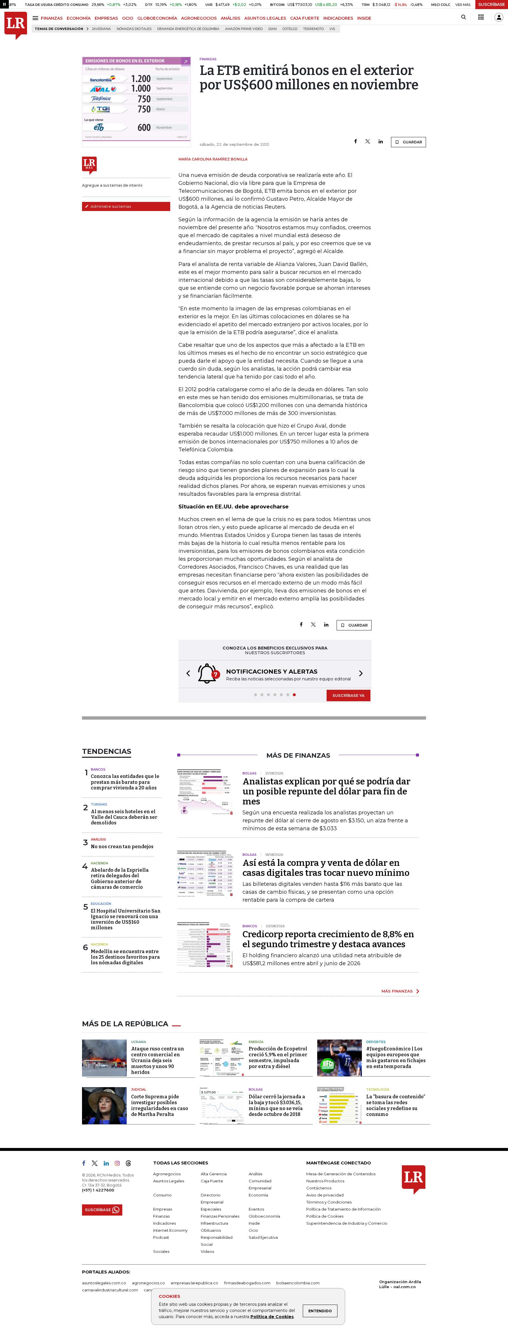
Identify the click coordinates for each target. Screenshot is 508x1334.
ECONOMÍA (79, 18)
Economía (258, 1195)
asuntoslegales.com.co (104, 1283)
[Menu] (36, 18)
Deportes (376, 1042)
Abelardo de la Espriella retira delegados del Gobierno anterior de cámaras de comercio (120, 878)
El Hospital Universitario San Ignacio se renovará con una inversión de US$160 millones (126, 919)
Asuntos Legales (168, 1181)
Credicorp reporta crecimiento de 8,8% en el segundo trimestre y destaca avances (328, 939)
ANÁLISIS (230, 18)
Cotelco (290, 29)
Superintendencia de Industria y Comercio (346, 1223)
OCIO (127, 18)
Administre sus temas (110, 206)
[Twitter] (367, 142)
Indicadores (164, 1223)
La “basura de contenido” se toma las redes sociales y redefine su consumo (395, 1105)
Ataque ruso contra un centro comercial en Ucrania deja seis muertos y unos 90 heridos (157, 1060)
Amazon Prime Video (244, 29)
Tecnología (377, 1089)
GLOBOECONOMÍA (157, 18)
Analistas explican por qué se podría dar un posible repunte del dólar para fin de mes (326, 791)
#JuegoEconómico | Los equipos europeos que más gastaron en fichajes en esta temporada (396, 1057)
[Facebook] (355, 142)
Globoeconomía (264, 1216)
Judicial (138, 1089)
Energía (256, 1042)
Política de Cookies (272, 1316)
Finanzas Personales (220, 1216)
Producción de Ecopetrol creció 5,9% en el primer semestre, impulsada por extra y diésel (278, 1057)
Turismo (99, 804)
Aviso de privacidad (325, 1195)
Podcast (161, 1237)
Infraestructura (214, 1223)
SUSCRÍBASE (491, 4)
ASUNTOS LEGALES (265, 18)
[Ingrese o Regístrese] (498, 17)
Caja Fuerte (212, 1181)
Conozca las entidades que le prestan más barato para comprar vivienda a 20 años (125, 782)
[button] (186, 674)
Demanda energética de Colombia (188, 29)
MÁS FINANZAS (397, 991)
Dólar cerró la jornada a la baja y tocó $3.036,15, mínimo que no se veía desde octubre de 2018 (277, 1105)
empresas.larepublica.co (194, 1283)
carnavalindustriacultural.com (110, 1290)
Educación (101, 904)
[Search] (463, 17)
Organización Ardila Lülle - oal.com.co (400, 1284)
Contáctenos (318, 1188)
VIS (332, 29)
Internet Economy (170, 1230)
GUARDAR (412, 142)
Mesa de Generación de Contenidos (340, 1173)
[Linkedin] (381, 142)
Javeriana (101, 29)
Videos (207, 1251)
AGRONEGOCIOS (199, 18)
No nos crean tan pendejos (122, 846)
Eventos (256, 1209)
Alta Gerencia (214, 1173)
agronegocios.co (148, 1283)
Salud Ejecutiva (263, 1237)
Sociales (161, 1251)
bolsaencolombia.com (298, 1283)
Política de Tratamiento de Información (343, 1209)
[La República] (15, 26)
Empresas (162, 1209)
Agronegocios (167, 1173)
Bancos (98, 769)
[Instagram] (119, 1164)
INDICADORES (338, 18)
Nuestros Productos (325, 1181)
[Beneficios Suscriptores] (481, 17)
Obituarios (211, 1230)
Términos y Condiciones (329, 1202)
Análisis (98, 839)
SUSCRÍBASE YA (348, 695)
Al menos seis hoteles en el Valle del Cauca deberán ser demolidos (124, 817)
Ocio (253, 1230)
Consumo (162, 1195)
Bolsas (256, 1089)
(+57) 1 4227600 (98, 1190)
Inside (254, 1223)
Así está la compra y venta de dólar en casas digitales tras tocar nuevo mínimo (326, 868)
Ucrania (138, 1042)
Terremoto (313, 29)
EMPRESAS (106, 18)
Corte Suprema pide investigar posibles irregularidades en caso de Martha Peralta (159, 1105)
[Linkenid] (108, 1164)
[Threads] (131, 1164)
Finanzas (161, 1216)
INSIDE (364, 18)
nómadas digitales (134, 29)
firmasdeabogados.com (247, 1283)
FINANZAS (52, 18)
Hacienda (99, 863)
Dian (272, 29)
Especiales (211, 1209)
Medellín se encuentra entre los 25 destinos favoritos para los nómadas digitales (125, 957)
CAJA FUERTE (304, 18)
